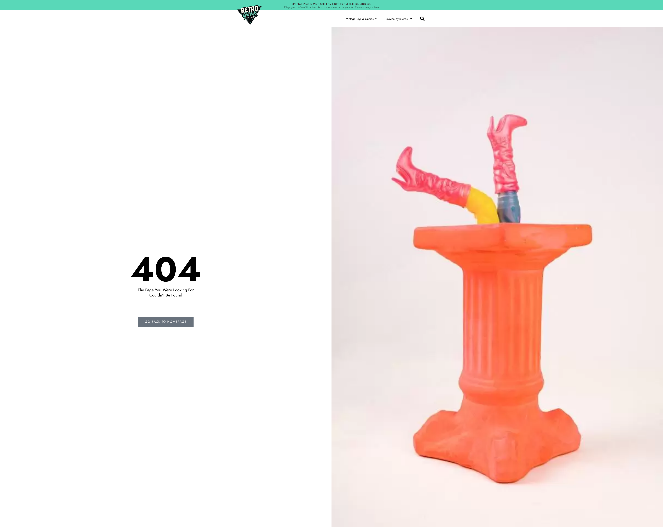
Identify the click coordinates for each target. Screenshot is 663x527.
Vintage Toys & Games (360, 19)
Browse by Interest (397, 19)
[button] (422, 19)
